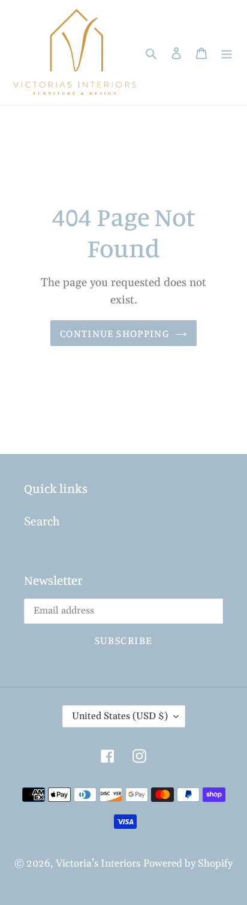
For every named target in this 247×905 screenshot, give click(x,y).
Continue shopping (114, 333)
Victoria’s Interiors (98, 863)
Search (42, 522)
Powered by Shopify (188, 863)
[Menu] (226, 53)
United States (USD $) (120, 716)
